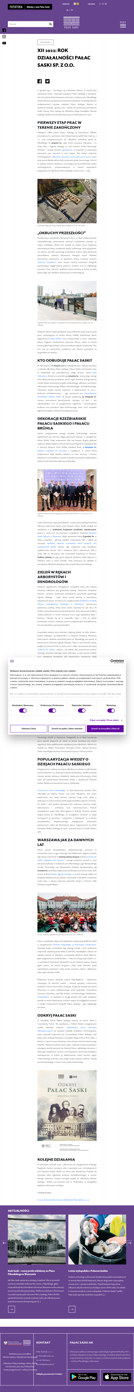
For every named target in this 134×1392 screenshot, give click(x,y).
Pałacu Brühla (55, 338)
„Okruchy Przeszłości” (46, 262)
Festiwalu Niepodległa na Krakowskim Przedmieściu (74, 944)
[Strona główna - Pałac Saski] (71, 24)
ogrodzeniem (67, 150)
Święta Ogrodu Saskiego (61, 874)
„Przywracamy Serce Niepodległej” (51, 790)
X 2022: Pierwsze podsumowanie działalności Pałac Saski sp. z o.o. (63, 1200)
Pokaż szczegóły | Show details (104, 720)
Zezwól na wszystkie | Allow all (105, 728)
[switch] (52, 711)
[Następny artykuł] (129, 1243)
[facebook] (39, 81)
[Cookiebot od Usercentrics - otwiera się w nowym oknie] (112, 661)
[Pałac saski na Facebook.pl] (39, 81)
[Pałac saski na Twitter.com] (47, 81)
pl (67, 10)
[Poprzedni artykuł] (4, 1243)
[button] (75, 4)
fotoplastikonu (43, 997)
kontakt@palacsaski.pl (45, 1364)
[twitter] (47, 81)
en (72, 10)
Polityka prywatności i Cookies (49, 1374)
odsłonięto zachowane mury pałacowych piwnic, (72, 156)
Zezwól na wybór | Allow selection (67, 728)
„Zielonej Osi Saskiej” (46, 649)
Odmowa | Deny (28, 728)
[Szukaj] (50, 24)
